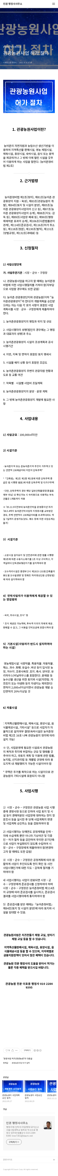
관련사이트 (7, 1159)
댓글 (5, 1109)
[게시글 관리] (16, 1050)
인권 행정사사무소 (12, 4)
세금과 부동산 (9, 1164)
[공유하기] (13, 1050)
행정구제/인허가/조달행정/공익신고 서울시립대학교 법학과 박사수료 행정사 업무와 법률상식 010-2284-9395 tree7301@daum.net (22, 1131)
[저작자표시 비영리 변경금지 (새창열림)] (37, 1050)
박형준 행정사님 (10, 1169)
